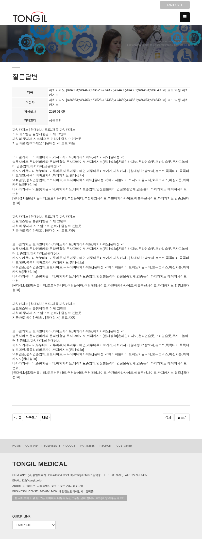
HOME (16, 445)
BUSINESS (50, 445)
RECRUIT (106, 445)
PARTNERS (87, 445)
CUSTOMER (124, 445)
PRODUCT (68, 445)
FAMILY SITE (175, 4)
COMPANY (32, 445)
